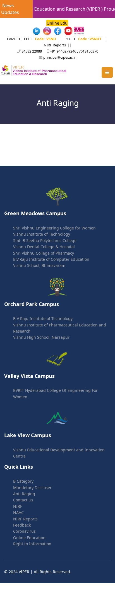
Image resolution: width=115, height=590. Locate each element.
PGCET (69, 39)
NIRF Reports (55, 45)
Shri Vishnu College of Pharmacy (43, 253)
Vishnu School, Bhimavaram (39, 265)
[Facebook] (36, 31)
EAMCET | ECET (19, 39)
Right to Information (32, 543)
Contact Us (23, 500)
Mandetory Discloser (32, 487)
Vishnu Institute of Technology (41, 234)
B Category (23, 481)
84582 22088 (31, 51)
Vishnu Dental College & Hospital (44, 246)
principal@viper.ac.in (59, 57)
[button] (107, 72)
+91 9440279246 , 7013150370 (74, 51)
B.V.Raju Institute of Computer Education (51, 259)
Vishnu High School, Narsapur (41, 337)
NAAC (18, 512)
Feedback (22, 525)
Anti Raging (24, 493)
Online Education (29, 537)
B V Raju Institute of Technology (43, 318)
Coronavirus (24, 531)
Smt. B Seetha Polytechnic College (44, 240)
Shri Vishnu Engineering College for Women (54, 228)
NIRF (17, 506)
